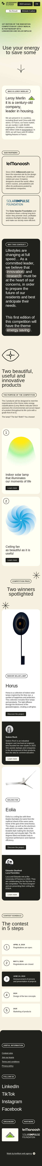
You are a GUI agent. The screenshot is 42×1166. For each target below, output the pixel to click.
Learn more (12, 488)
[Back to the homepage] (9, 4)
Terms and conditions (10, 1062)
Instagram (12, 1101)
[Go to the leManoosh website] (31, 1129)
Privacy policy (7, 1066)
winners (25, 4)
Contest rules (7, 1053)
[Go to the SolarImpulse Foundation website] (31, 1136)
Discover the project (16, 714)
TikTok (8, 1094)
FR (37, 4)
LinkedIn (10, 1086)
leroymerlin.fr (27, 130)
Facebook (12, 1109)
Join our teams (8, 1057)
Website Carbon (28, 11)
